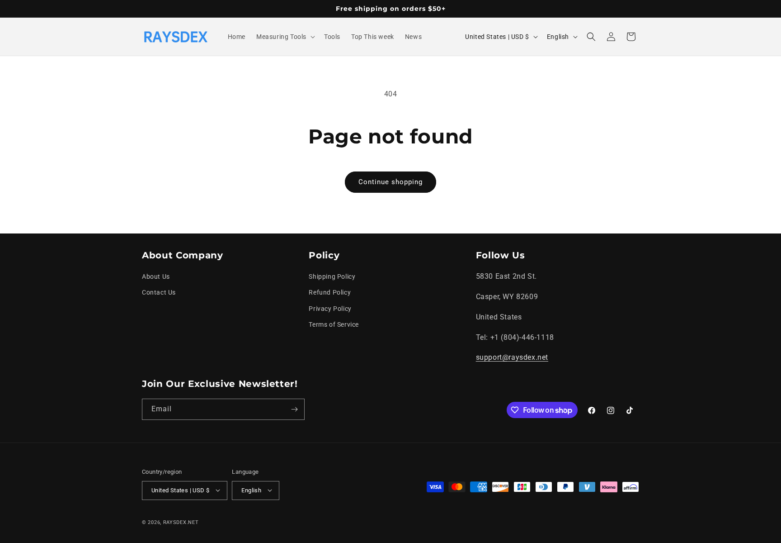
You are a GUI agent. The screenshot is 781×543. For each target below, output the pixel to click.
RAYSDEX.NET (181, 522)
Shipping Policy (332, 277)
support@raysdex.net (512, 357)
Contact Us (159, 292)
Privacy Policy (330, 308)
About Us (156, 277)
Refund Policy (330, 292)
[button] (285, 36)
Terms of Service (334, 324)
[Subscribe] (294, 409)
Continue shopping (390, 182)
